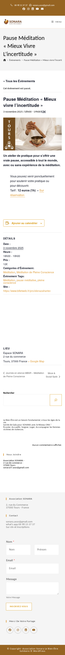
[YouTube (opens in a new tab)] (37, 9)
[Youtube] (33, 630)
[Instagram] (17, 630)
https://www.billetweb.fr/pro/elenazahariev (27, 291)
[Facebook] (9, 630)
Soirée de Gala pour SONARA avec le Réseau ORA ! (27, 425)
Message (11, 579)
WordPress (39, 651)
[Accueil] (4, 60)
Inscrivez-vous (19, 607)
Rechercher (8, 393)
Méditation (9, 272)
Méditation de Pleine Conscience (35, 272)
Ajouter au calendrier (24, 223)
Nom (10, 542)
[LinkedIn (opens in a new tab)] (33, 9)
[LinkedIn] (25, 630)
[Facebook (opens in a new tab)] (23, 9)
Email (10, 560)
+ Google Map (36, 361)
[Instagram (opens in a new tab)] (28, 9)
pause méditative (26, 280)
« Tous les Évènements (19, 81)
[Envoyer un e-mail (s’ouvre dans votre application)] (42, 9)
